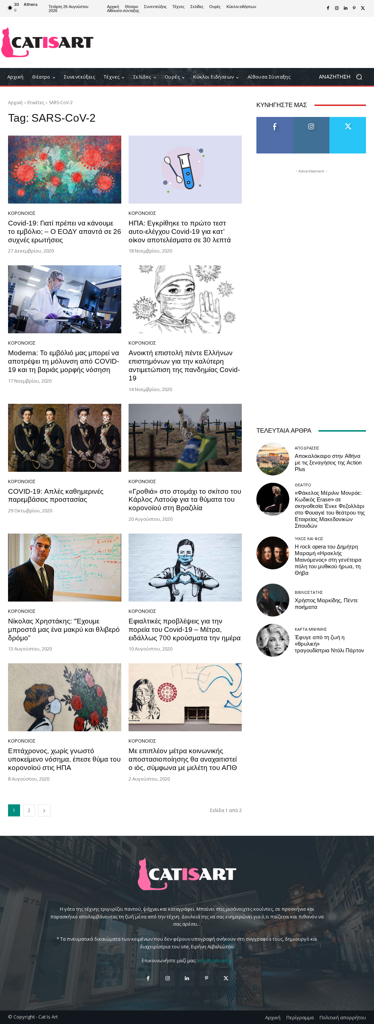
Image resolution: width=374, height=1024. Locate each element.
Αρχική (15, 102)
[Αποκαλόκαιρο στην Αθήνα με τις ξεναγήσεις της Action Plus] (272, 459)
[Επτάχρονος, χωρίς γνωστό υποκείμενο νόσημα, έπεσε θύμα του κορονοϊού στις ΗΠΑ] (64, 697)
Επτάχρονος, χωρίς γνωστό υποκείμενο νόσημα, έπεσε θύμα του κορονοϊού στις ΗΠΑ (64, 759)
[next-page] (44, 810)
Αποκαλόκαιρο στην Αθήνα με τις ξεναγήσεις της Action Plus (328, 463)
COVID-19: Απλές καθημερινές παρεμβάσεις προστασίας (55, 495)
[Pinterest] (354, 8)
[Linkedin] (345, 8)
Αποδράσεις (307, 448)
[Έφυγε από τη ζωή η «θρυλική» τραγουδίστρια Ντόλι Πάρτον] (272, 640)
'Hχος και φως (309, 538)
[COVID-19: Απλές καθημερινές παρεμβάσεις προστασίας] (64, 438)
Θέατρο (303, 485)
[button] (343, 77)
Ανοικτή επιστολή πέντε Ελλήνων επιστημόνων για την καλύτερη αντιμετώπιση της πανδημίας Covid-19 (184, 365)
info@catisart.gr (215, 960)
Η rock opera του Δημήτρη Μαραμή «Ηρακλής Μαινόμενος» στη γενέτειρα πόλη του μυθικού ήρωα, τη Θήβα (328, 559)
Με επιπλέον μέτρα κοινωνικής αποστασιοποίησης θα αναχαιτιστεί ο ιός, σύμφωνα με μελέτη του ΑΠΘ (183, 759)
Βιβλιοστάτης (309, 592)
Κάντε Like (274, 119)
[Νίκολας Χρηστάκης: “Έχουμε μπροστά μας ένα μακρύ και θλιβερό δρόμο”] (64, 568)
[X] (363, 8)
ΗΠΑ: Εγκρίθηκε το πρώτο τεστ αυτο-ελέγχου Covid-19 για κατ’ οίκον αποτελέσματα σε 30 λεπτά (180, 231)
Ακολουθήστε (311, 119)
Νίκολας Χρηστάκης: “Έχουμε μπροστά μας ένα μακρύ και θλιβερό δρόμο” (64, 629)
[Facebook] (328, 8)
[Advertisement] (230, 42)
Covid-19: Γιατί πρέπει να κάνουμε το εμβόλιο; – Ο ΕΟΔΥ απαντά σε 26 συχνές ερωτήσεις (64, 231)
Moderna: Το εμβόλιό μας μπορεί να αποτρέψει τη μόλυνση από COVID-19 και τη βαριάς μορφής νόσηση (63, 361)
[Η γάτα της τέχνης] (47, 42)
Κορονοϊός (21, 213)
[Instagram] (336, 8)
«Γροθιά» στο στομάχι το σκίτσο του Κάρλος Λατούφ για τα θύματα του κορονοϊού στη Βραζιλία (185, 499)
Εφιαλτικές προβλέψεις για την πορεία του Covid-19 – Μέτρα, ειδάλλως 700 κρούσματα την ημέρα (185, 629)
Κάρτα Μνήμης (311, 629)
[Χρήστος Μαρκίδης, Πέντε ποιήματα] (272, 600)
